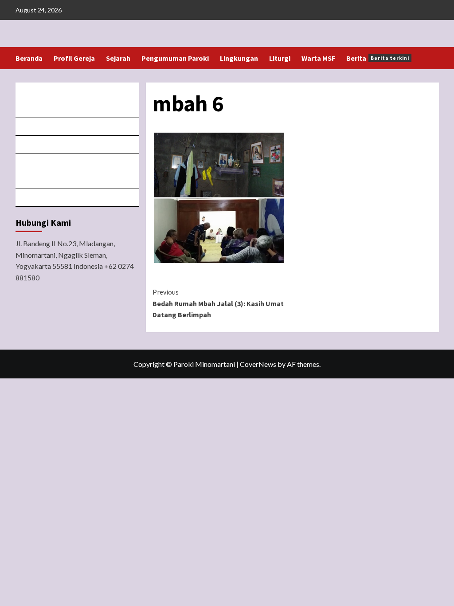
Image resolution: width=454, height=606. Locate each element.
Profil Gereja (74, 58)
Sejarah (118, 58)
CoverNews (258, 364)
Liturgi (279, 58)
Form (77, 162)
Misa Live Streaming (78, 109)
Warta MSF (318, 58)
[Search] (433, 58)
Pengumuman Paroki (175, 58)
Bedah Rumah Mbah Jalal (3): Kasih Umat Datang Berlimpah (218, 303)
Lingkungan (239, 58)
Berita (377, 58)
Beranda (29, 58)
